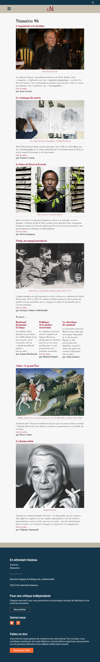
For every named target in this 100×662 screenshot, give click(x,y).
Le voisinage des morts (28, 98)
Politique (44, 322)
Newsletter (20, 609)
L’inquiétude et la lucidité (30, 26)
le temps (20, 327)
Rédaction (15, 568)
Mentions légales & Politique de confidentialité (32, 579)
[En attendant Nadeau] (50, 8)
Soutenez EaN (22, 650)
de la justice (45, 325)
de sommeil (69, 325)
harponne (21, 325)
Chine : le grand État (27, 366)
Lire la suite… (22, 88)
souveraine (45, 327)
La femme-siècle (24, 441)
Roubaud (21, 322)
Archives (14, 564)
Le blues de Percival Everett (31, 164)
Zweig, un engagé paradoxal (31, 240)
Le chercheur (70, 322)
